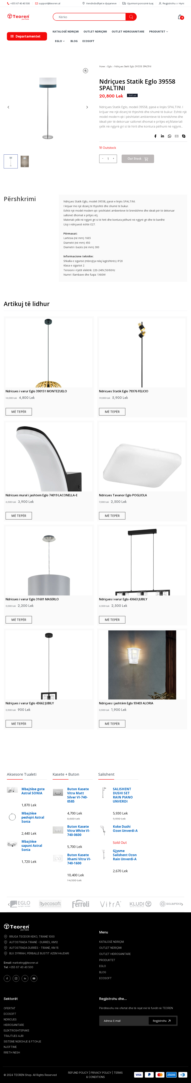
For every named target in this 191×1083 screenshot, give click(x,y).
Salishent (106, 774)
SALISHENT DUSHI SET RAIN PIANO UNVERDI (123, 795)
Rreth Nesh (12, 1052)
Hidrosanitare (14, 1024)
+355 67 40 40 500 (21, 967)
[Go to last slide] (8, 107)
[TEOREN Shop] (27, 17)
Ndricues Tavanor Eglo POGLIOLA (123, 495)
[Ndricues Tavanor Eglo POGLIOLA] (142, 456)
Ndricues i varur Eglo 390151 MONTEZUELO (36, 391)
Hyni (181, 3)
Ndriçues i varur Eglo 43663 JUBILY (123, 599)
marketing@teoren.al (25, 962)
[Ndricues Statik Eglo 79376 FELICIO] (142, 352)
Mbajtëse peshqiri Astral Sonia (32, 817)
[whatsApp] (169, 136)
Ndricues (10, 1019)
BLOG (102, 972)
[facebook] (155, 136)
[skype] (183, 136)
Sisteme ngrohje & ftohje (22, 1041)
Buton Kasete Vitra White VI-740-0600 (78, 831)
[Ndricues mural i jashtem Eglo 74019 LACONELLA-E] (49, 456)
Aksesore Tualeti (21, 774)
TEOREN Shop (23, 1074)
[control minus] (102, 159)
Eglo (109, 66)
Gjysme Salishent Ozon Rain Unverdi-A (125, 855)
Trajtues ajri (14, 1035)
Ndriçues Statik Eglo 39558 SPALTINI (132, 66)
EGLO (102, 966)
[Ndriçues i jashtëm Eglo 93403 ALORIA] (142, 664)
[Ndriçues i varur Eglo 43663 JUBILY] (142, 560)
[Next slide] (87, 107)
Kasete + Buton (66, 774)
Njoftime (10, 1046)
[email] (176, 136)
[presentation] (9, 904)
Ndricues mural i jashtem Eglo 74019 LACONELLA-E (41, 495)
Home (102, 66)
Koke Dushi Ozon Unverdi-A (125, 829)
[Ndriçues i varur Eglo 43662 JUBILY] (49, 664)
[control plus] (114, 159)
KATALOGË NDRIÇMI (111, 941)
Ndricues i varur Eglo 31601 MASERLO (32, 599)
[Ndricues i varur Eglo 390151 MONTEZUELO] (49, 352)
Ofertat (9, 1008)
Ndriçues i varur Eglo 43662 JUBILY (30, 703)
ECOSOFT (105, 978)
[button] (11, 161)
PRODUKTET (107, 960)
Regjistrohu (169, 3)
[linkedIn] (162, 136)
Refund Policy (78, 1072)
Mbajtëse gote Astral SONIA (33, 791)
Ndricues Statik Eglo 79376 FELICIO (123, 391)
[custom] (7, 978)
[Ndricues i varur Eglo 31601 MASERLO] (49, 560)
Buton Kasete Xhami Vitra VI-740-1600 (79, 859)
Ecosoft (10, 1013)
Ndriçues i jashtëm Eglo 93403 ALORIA (126, 703)
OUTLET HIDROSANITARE (115, 953)
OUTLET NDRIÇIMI (110, 947)
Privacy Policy (101, 1072)
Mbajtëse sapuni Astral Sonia (31, 846)
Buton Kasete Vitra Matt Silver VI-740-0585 (78, 795)
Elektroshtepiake (16, 1030)
